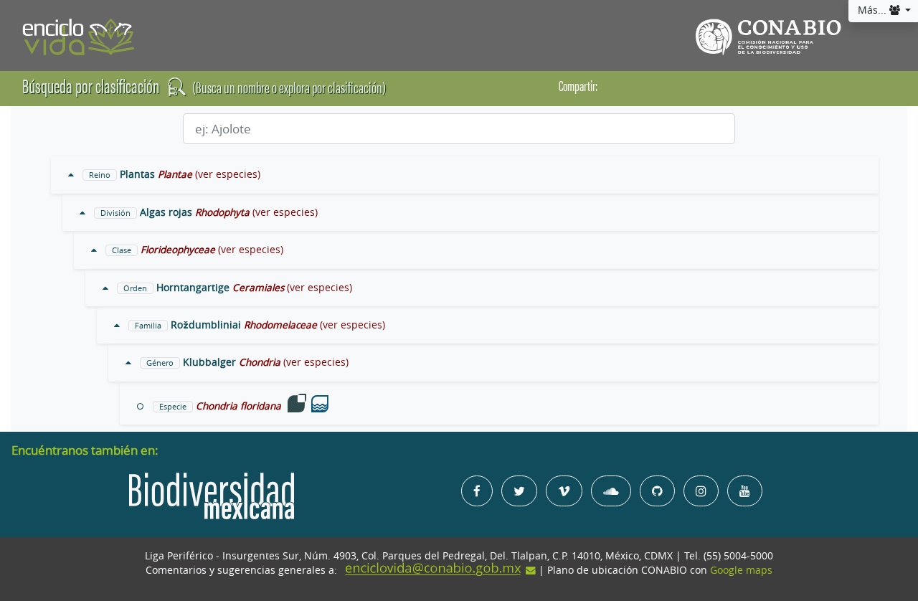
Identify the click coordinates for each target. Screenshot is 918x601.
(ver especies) (227, 174)
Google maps (741, 570)
